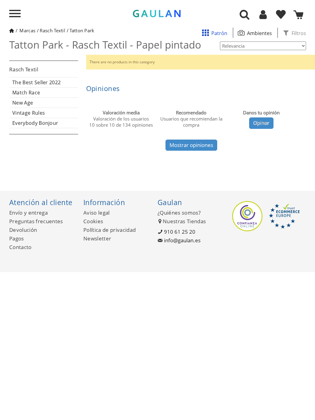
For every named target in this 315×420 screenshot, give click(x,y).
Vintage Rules (28, 112)
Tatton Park (82, 30)
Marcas (27, 30)
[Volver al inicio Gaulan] (11, 30)
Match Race (26, 92)
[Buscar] (245, 15)
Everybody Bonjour (35, 123)
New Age (22, 102)
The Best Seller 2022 (36, 82)
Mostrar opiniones (191, 145)
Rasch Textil (52, 30)
